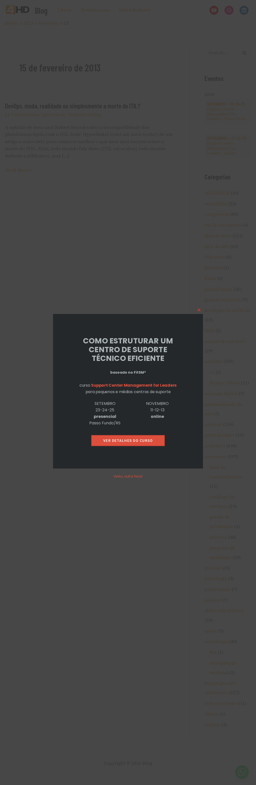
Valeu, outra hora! (128, 476)
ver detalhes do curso (128, 441)
